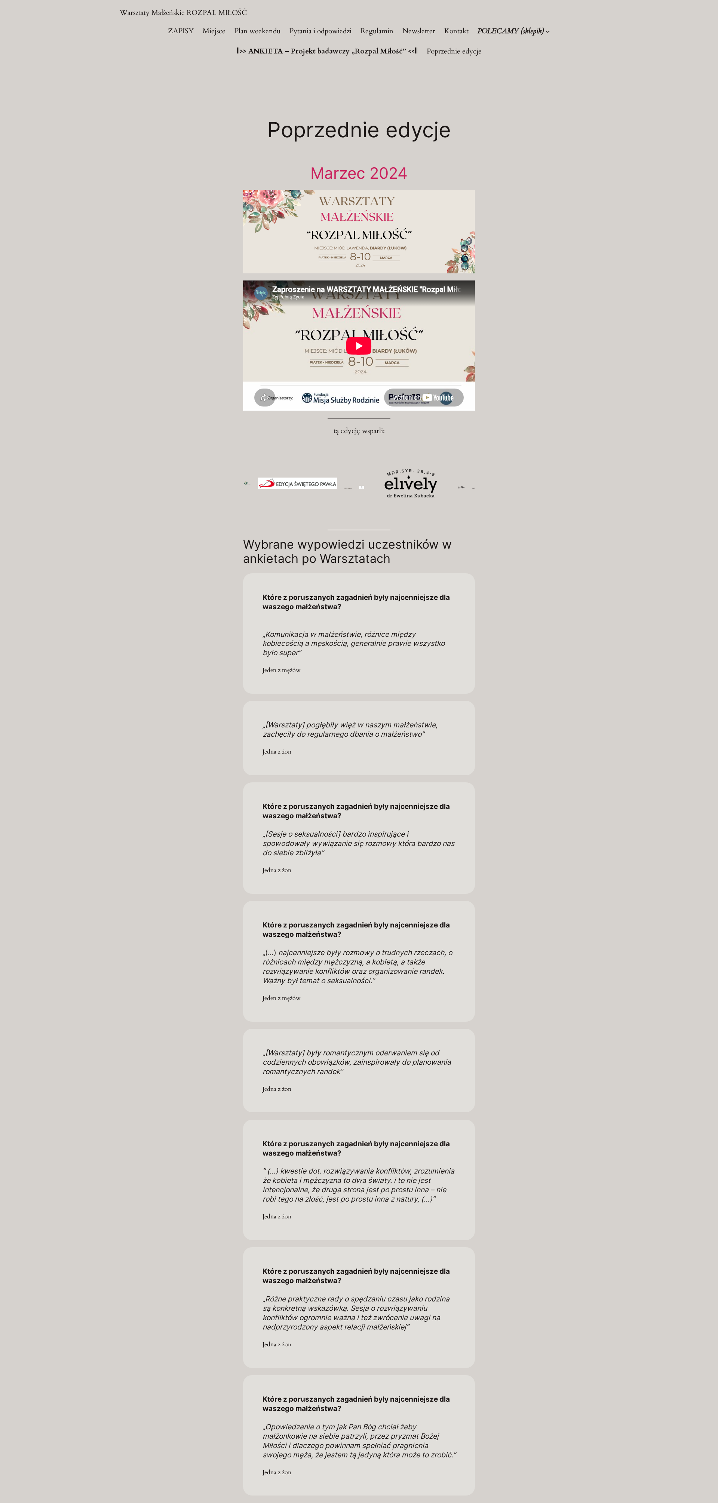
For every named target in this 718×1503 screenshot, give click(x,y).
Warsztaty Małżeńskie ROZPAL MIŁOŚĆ (183, 13)
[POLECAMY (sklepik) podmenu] (548, 31)
